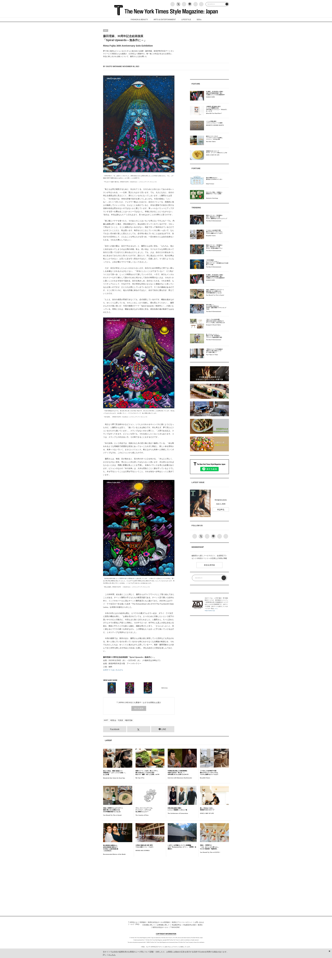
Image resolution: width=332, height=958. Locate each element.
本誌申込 (220, 509)
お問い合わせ (199, 922)
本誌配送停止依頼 (189, 925)
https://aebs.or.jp (210, 610)
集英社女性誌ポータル (160, 927)
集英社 (200, 925)
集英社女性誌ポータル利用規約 (159, 922)
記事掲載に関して (163, 925)
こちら (216, 608)
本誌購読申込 (176, 925)
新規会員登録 (209, 565)
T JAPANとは (132, 922)
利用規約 (143, 922)
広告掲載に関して (148, 925)
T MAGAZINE (175, 927)
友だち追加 (138, 708)
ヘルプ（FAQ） (135, 924)
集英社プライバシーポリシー (182, 922)
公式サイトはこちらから (113, 670)
